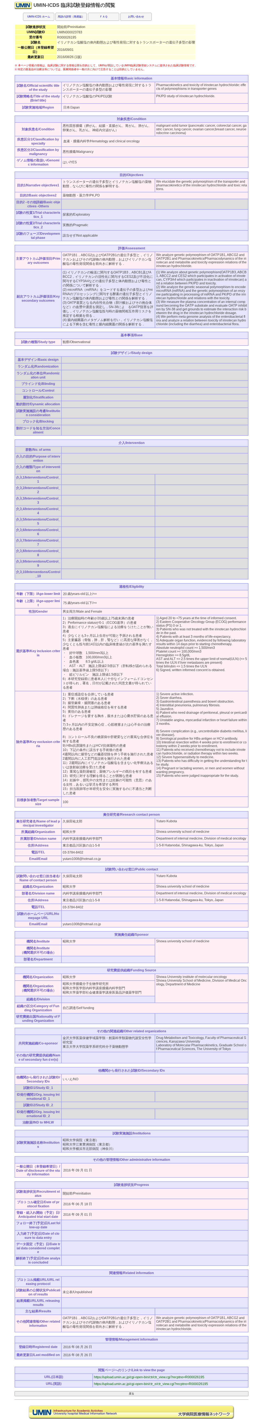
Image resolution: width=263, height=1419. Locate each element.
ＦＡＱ (103, 16)
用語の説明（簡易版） (71, 16)
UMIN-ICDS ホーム (38, 16)
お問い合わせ (136, 16)
